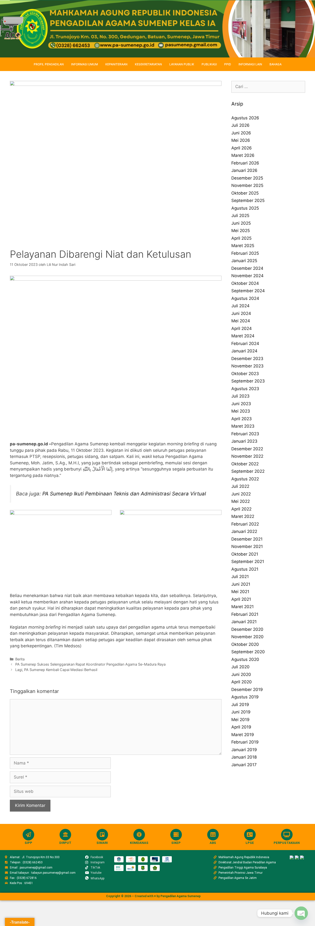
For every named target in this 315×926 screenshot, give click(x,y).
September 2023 (248, 381)
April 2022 (241, 509)
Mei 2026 (240, 140)
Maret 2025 (242, 245)
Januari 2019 (244, 749)
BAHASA (275, 64)
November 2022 (247, 456)
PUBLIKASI (209, 64)
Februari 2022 (245, 524)
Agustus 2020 (245, 659)
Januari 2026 (244, 170)
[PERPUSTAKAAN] (287, 834)
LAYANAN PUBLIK (181, 64)
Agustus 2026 (245, 117)
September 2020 (248, 651)
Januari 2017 (244, 764)
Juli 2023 (240, 396)
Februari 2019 (245, 742)
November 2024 (247, 275)
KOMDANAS (139, 843)
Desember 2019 (247, 689)
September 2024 (248, 290)
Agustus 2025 (245, 208)
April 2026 (241, 147)
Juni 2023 (241, 403)
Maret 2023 (242, 426)
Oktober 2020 (245, 644)
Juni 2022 (241, 493)
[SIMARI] (102, 834)
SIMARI (102, 843)
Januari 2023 (244, 441)
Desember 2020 (247, 629)
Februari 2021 (244, 614)
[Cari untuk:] (268, 86)
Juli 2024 (240, 305)
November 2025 (247, 185)
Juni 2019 (241, 711)
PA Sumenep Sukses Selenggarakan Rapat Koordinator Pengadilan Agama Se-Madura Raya (90, 664)
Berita (20, 659)
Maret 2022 (242, 516)
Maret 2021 (242, 606)
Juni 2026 (241, 132)
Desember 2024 (247, 268)
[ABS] (213, 834)
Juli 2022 (240, 486)
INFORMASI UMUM (84, 64)
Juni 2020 (241, 674)
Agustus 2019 (245, 696)
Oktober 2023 (245, 373)
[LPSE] (250, 834)
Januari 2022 (244, 531)
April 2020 (241, 681)
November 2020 (247, 636)
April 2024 (241, 328)
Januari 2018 (244, 757)
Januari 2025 (244, 260)
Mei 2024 (240, 320)
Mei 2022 (240, 501)
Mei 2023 (240, 411)
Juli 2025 (240, 215)
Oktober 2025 (245, 193)
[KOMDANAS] (139, 834)
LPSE (250, 843)
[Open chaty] (301, 913)
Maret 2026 (242, 155)
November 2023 (247, 365)
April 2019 (241, 727)
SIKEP (176, 843)
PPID (227, 64)
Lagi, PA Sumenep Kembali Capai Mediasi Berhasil (56, 670)
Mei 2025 (240, 230)
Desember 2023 (247, 358)
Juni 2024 (241, 313)
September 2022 (248, 471)
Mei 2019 (240, 719)
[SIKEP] (176, 834)
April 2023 (241, 418)
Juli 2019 (240, 704)
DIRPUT (65, 843)
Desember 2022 (247, 448)
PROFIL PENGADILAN (49, 64)
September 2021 (247, 561)
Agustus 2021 (244, 569)
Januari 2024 (244, 350)
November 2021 (247, 546)
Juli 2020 (240, 666)
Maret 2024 (242, 335)
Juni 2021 (240, 584)
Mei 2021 (240, 591)
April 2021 (241, 599)
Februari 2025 (245, 253)
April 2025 (241, 238)
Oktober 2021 (244, 554)
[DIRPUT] (65, 834)
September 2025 (248, 200)
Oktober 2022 (245, 463)
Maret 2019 (242, 734)
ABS (213, 843)
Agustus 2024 (245, 298)
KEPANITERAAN (116, 64)
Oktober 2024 (245, 283)
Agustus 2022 (245, 478)
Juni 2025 (241, 223)
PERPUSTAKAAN (287, 843)
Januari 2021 (244, 621)
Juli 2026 (240, 125)
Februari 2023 (245, 433)
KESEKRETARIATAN (148, 64)
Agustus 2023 (245, 388)
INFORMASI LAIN (250, 64)
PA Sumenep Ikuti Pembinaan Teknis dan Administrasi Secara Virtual (124, 493)
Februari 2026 (245, 163)
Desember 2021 (247, 539)
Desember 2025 (247, 178)
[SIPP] (28, 834)
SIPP (28, 843)
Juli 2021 (240, 576)
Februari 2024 (245, 343)
